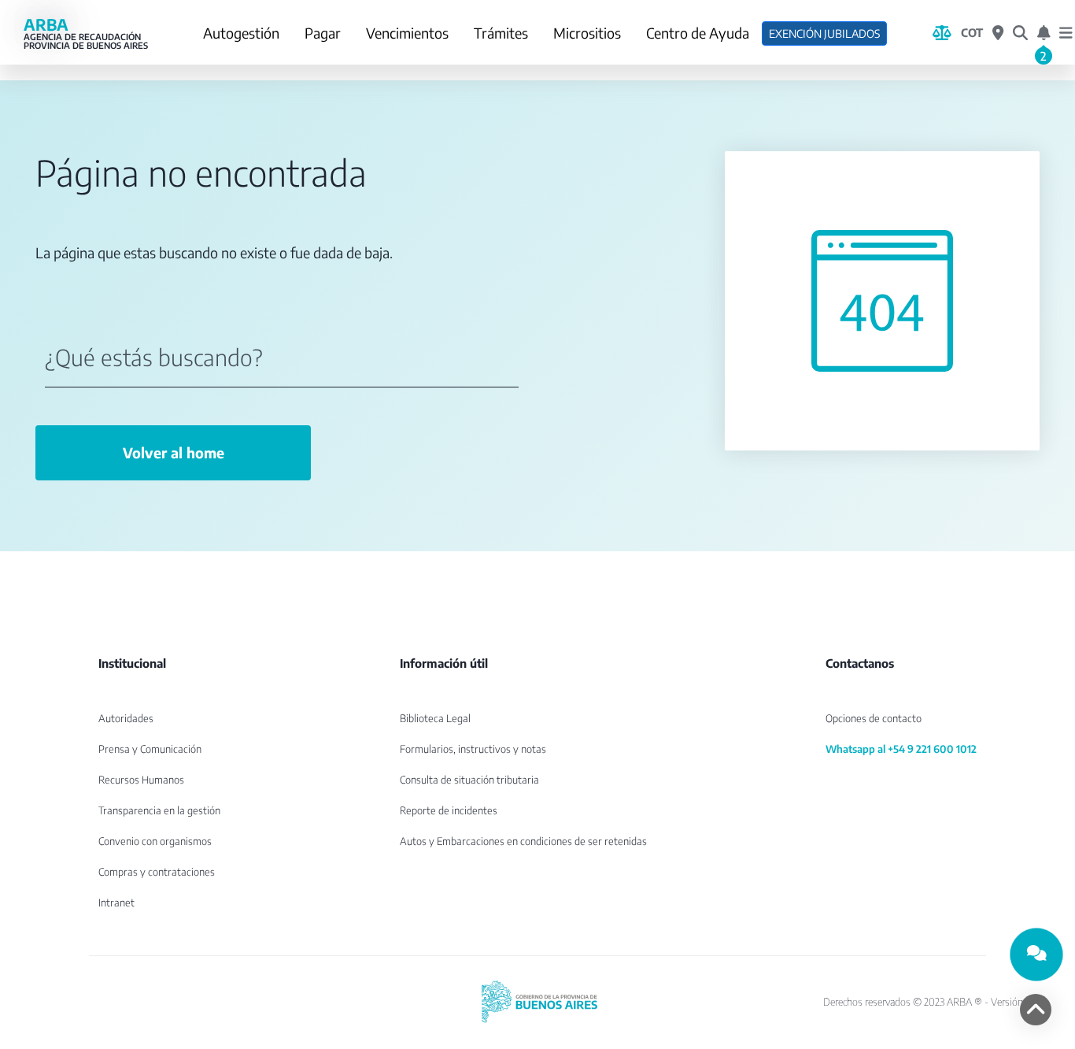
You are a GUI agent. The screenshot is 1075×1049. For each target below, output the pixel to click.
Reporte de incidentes (448, 810)
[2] (1044, 33)
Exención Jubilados (824, 33)
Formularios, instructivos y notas (473, 749)
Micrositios (587, 33)
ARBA (86, 33)
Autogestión (241, 33)
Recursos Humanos (141, 779)
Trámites (501, 33)
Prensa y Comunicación (149, 749)
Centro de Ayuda (697, 33)
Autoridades (125, 718)
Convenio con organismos (155, 841)
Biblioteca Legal (435, 718)
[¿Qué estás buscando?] (1020, 33)
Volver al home (173, 452)
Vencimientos (407, 33)
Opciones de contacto (874, 718)
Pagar (323, 33)
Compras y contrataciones (156, 872)
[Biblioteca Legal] (942, 33)
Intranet (116, 902)
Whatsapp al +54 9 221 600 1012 (901, 749)
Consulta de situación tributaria (469, 779)
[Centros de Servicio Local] (998, 33)
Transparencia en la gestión (159, 810)
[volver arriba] (1035, 1009)
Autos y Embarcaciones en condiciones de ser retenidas (523, 841)
